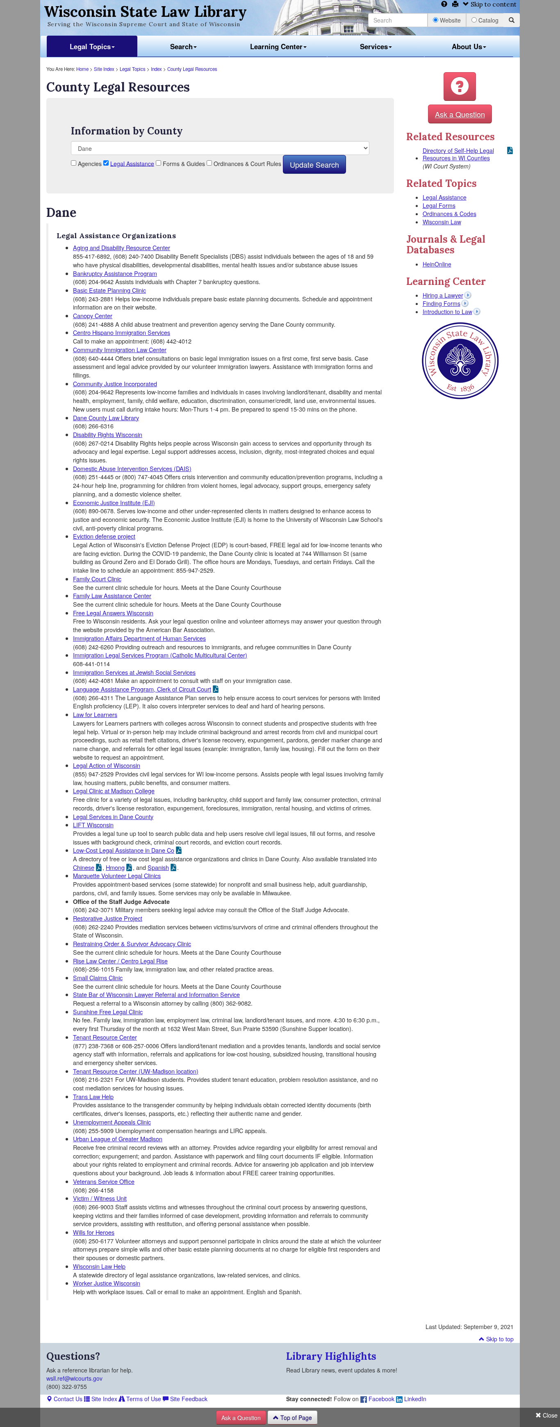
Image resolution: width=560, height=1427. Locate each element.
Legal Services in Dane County (113, 816)
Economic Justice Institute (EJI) (114, 502)
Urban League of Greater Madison (117, 1138)
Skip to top (499, 1339)
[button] (460, 86)
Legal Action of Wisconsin (106, 765)
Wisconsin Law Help (99, 1266)
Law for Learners (95, 714)
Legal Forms (439, 205)
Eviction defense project (104, 536)
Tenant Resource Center (105, 1037)
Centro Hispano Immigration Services (121, 332)
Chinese (83, 867)
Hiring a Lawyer (443, 295)
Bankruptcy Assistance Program (115, 273)
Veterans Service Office (103, 1181)
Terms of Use (143, 1399)
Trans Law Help (93, 1096)
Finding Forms (441, 303)
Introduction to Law (447, 311)
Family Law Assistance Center (112, 595)
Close (549, 1415)
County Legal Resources (192, 69)
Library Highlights (331, 1356)
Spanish (158, 867)
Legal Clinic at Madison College (114, 790)
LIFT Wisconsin (93, 824)
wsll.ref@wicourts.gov (74, 1378)
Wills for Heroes (93, 1232)
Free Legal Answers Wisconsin (113, 612)
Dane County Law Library (106, 417)
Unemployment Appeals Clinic (112, 1121)
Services (374, 46)
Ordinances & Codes (449, 213)
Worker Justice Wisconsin (106, 1283)
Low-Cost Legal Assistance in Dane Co (123, 850)
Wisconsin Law (442, 222)
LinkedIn (414, 1399)
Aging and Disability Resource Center (121, 247)
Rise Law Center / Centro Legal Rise (120, 960)
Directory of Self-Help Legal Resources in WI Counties (458, 154)
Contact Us (67, 1399)
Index (156, 69)
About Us (467, 46)
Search (181, 46)
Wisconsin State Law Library (145, 11)
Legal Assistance (132, 163)
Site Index (104, 69)
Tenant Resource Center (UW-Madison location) (135, 1071)
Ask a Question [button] (460, 114)
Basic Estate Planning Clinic (109, 290)
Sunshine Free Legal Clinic (108, 1011)
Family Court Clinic (97, 578)
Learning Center (276, 46)
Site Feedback (187, 1399)
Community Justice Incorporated (115, 383)
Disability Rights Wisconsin (107, 434)
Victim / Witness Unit (100, 1198)
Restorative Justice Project (107, 918)
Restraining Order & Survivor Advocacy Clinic (132, 943)
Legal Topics (90, 46)
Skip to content (493, 4)
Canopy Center (92, 315)
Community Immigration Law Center (119, 349)
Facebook (380, 1399)
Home (82, 69)
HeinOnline (437, 264)
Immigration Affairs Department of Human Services (139, 638)
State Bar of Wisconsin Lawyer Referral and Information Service (156, 994)
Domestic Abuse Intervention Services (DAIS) (132, 468)
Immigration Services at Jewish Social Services (134, 672)
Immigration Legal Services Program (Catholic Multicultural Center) (160, 655)
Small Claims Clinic (98, 977)
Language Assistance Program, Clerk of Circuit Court (142, 689)
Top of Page (295, 1417)
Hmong (115, 867)
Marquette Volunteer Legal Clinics (117, 875)
